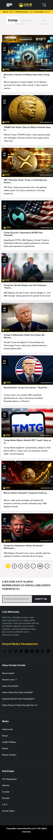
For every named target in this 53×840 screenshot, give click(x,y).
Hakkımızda (7, 729)
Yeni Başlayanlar (9, 779)
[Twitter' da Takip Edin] (21, 651)
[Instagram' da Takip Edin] (10, 651)
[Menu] (9, 5)
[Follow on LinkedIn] (26, 651)
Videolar (5, 785)
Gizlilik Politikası (9, 742)
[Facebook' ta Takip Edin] (5, 651)
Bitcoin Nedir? (8, 673)
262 (40, 566)
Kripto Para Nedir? (10, 686)
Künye (5, 736)
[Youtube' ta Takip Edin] (32, 651)
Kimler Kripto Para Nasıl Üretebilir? (17, 692)
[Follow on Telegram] (37, 651)
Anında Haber (8, 811)
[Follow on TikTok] (15, 651)
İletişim (5, 748)
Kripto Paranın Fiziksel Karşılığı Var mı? (20, 705)
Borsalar (6, 798)
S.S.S (4, 804)
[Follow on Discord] (48, 651)
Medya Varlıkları (9, 755)
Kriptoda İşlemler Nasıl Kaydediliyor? (18, 699)
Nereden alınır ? (9, 679)
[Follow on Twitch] (42, 651)
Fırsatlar (6, 792)
